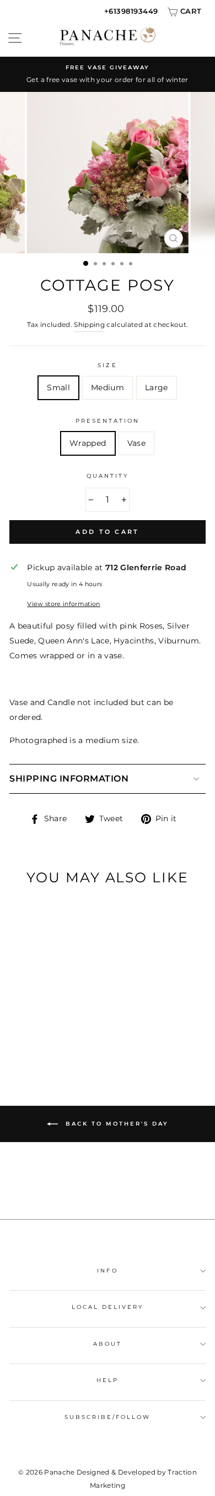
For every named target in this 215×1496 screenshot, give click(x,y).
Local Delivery (108, 1307)
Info (107, 1270)
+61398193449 (131, 11)
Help (107, 1380)
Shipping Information (68, 778)
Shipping (89, 325)
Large (156, 387)
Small (58, 387)
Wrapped (87, 443)
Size (107, 365)
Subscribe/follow (107, 1417)
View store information (63, 604)
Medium (107, 387)
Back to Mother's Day (115, 1123)
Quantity (107, 475)
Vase (136, 443)
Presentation (108, 420)
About (107, 1343)
